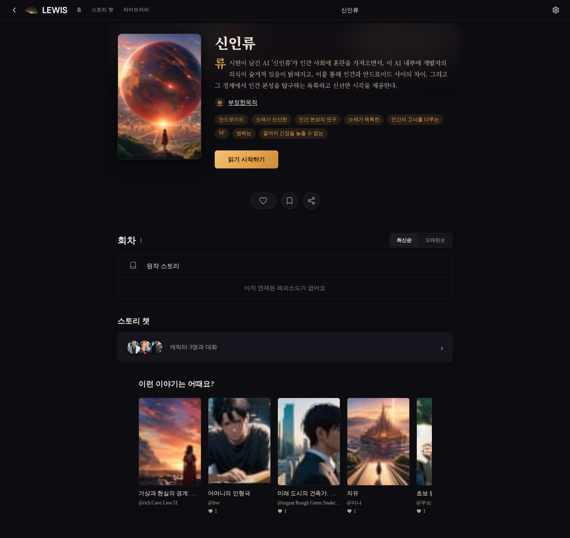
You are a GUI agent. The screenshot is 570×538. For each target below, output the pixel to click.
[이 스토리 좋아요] (263, 200)
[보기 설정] (556, 10)
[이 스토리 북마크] (289, 200)
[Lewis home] (46, 10)
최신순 (404, 240)
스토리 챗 (102, 9)
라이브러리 (136, 9)
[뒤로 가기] (14, 10)
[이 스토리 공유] (311, 200)
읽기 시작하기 (246, 159)
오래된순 (435, 240)
